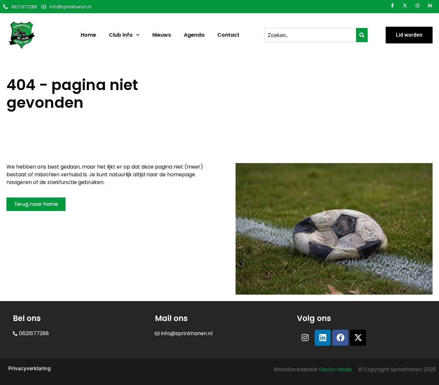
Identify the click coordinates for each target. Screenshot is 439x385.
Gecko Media (335, 369)
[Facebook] (340, 338)
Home (88, 35)
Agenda (194, 35)
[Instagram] (305, 338)
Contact (228, 35)
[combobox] (310, 35)
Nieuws (161, 35)
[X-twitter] (358, 338)
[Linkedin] (323, 338)
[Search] (362, 35)
